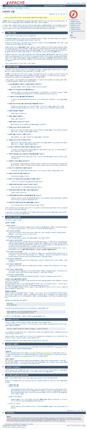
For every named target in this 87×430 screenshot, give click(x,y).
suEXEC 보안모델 (75, 21)
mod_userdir (59, 347)
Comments (73, 37)
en (56, 14)
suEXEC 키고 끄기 (75, 25)
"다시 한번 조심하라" (16, 213)
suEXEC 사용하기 (75, 27)
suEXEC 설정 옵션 (46, 165)
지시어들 (72, 3)
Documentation (19, 8)
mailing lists (62, 420)
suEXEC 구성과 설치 (76, 23)
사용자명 (23, 238)
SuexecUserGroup (24, 347)
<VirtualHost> (47, 354)
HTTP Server (11, 8)
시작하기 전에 (74, 19)
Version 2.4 (27, 8)
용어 (79, 3)
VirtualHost (32, 353)
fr (59, 14)
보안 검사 (61, 362)
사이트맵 (83, 3)
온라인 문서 (37, 378)
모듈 (68, 3)
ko (64, 14)
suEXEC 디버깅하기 (76, 29)
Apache (4, 8)
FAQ (76, 3)
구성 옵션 (15, 363)
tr (67, 14)
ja (61, 14)
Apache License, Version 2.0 (19, 427)
